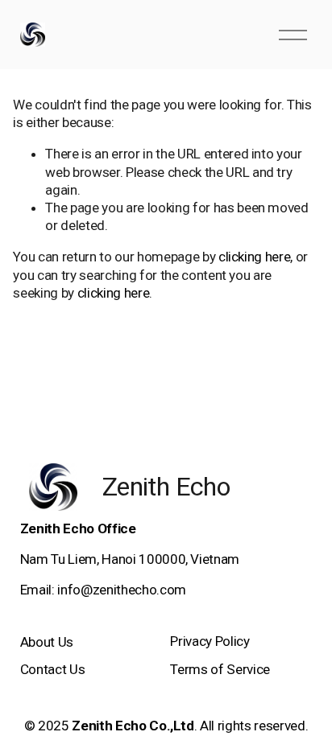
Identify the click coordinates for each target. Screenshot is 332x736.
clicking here (254, 257)
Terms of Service (220, 669)
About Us (46, 642)
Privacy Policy (209, 641)
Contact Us (52, 669)
